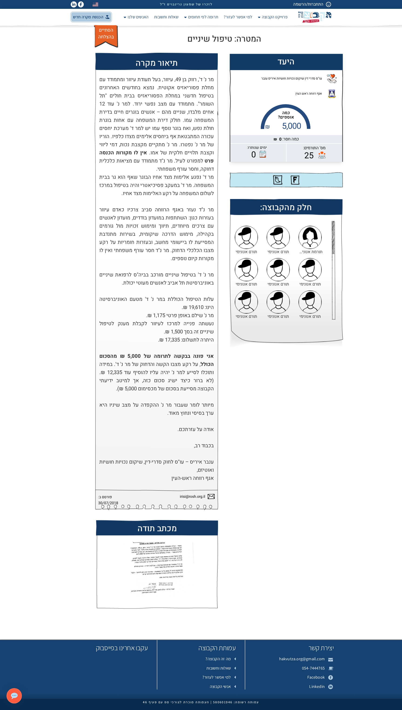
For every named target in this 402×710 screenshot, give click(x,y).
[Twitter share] (277, 180)
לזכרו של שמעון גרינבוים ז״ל (186, 4)
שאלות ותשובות (166, 17)
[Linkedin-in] (74, 4)
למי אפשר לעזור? (238, 17)
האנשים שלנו (138, 17)
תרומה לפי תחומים (203, 17)
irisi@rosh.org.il (192, 496)
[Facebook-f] (81, 4)
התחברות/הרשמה (308, 4)
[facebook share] (295, 180)
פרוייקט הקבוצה (275, 17)
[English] (96, 4)
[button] (91, 17)
